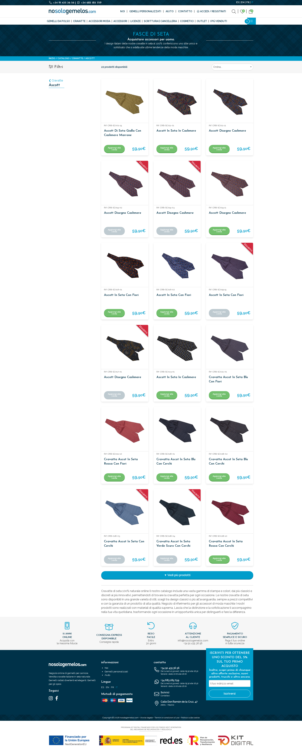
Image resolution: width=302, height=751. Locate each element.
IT (252, 2)
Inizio (52, 58)
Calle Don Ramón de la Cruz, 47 (179, 703)
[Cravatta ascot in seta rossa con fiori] (125, 430)
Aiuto (170, 11)
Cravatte (79, 21)
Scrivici (165, 694)
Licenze (135, 21)
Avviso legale (146, 717)
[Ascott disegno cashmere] (229, 102)
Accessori (120, 21)
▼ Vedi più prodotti (177, 575)
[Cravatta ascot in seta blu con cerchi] (177, 430)
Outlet (202, 21)
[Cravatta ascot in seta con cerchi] (125, 512)
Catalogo (64, 58)
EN (242, 2)
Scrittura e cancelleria (160, 21)
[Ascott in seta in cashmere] (177, 102)
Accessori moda (99, 21)
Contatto (185, 11)
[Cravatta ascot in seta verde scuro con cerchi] (177, 512)
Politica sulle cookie (190, 717)
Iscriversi (230, 693)
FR (247, 2)
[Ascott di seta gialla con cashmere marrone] (125, 102)
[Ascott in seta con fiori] (125, 266)
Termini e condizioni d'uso (166, 717)
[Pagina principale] (72, 11)
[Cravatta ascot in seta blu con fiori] (229, 348)
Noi (122, 11)
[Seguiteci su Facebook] (56, 698)
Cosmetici (187, 21)
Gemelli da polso (58, 21)
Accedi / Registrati (213, 11)
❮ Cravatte (56, 80)
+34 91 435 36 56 (63, 2)
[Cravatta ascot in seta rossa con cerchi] (229, 512)
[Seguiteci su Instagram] (51, 698)
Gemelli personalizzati (145, 11)
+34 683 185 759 (90, 2)
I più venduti (218, 21)
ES (237, 2)
